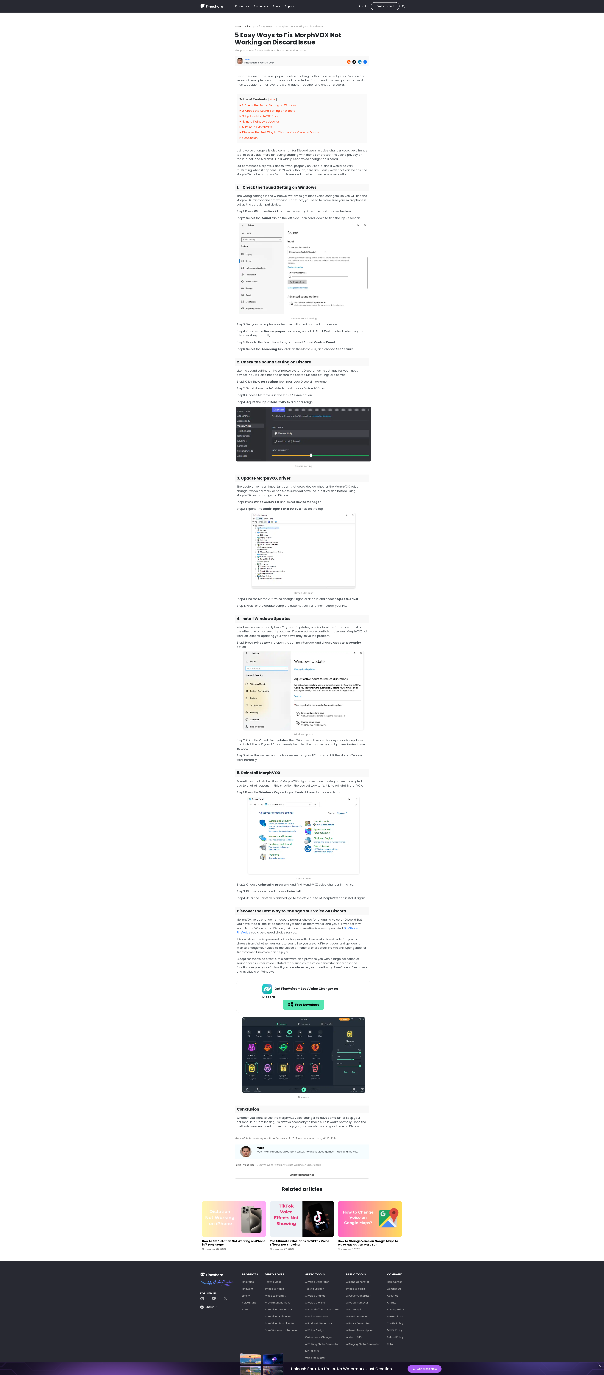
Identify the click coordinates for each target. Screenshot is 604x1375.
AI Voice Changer (316, 1296)
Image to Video (274, 1289)
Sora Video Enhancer (278, 1316)
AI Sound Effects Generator (322, 1309)
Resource (260, 6)
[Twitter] (223, 1298)
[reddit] (204, 1298)
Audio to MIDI (354, 1337)
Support (290, 6)
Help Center (394, 1282)
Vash (260, 1148)
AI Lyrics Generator (358, 1323)
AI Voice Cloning (315, 1302)
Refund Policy (395, 1337)
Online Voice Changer (318, 1337)
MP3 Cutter (312, 1351)
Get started (385, 6)
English (210, 1307)
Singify (246, 1296)
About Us (392, 1296)
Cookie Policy (395, 1323)
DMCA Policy (395, 1330)
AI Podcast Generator (318, 1323)
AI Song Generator (357, 1282)
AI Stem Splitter (356, 1309)
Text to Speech (314, 1289)
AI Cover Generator (358, 1296)
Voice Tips (250, 26)
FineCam (247, 1289)
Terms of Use (395, 1316)
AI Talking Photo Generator (322, 1344)
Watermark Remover (278, 1302)
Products (241, 6)
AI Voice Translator (317, 1316)
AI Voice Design (314, 1330)
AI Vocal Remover (357, 1302)
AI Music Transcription (359, 1330)
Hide (272, 99)
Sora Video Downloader (279, 1323)
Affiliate (391, 1302)
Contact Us (394, 1289)
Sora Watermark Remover (281, 1330)
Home (238, 26)
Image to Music (355, 1289)
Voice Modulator (315, 1358)
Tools (276, 6)
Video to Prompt (275, 1296)
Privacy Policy (395, 1309)
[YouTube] (213, 1298)
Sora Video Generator (278, 1309)
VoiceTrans (249, 1302)
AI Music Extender (357, 1316)
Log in (363, 6)
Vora (245, 1309)
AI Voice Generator (317, 1282)
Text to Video (273, 1282)
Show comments (302, 1175)
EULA (390, 1344)
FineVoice (248, 1282)
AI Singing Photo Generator (363, 1344)
